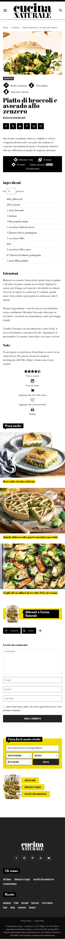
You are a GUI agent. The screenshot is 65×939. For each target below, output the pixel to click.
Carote (16, 204)
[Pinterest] (32, 858)
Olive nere (25, 249)
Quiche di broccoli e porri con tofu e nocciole (30, 537)
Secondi (24, 903)
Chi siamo (7, 879)
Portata (37, 755)
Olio (22, 238)
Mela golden (21, 260)
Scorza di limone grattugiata (26, 255)
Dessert (32, 907)
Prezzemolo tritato (18, 221)
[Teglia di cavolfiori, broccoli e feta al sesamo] (32, 566)
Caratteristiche (14, 755)
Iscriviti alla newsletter (43, 879)
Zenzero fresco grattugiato (23, 232)
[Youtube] (49, 858)
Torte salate (47, 903)
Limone (13, 216)
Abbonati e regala (22, 879)
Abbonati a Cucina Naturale (37, 614)
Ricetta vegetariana (19, 85)
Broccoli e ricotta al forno (19, 481)
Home (5, 27)
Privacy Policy (26, 920)
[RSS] (41, 858)
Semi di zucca (27, 227)
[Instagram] (24, 858)
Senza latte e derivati (19, 91)
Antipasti (7, 903)
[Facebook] (16, 858)
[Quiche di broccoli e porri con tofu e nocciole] (32, 510)
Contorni (35, 903)
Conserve (22, 907)
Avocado (19, 210)
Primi (16, 903)
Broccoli (18, 199)
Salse (12, 907)
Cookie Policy (39, 920)
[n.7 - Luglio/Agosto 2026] (12, 614)
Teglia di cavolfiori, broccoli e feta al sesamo (30, 593)
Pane (5, 907)
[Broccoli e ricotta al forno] (32, 455)
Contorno (15, 27)
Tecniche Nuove (10, 884)
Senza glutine (41, 85)
